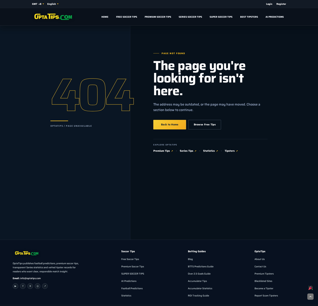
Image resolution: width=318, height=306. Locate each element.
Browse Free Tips (205, 124)
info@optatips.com (30, 278)
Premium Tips (161, 151)
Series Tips (186, 151)
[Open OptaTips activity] (310, 288)
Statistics (209, 151)
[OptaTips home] (52, 17)
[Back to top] (310, 296)
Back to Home (169, 124)
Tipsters (230, 151)
